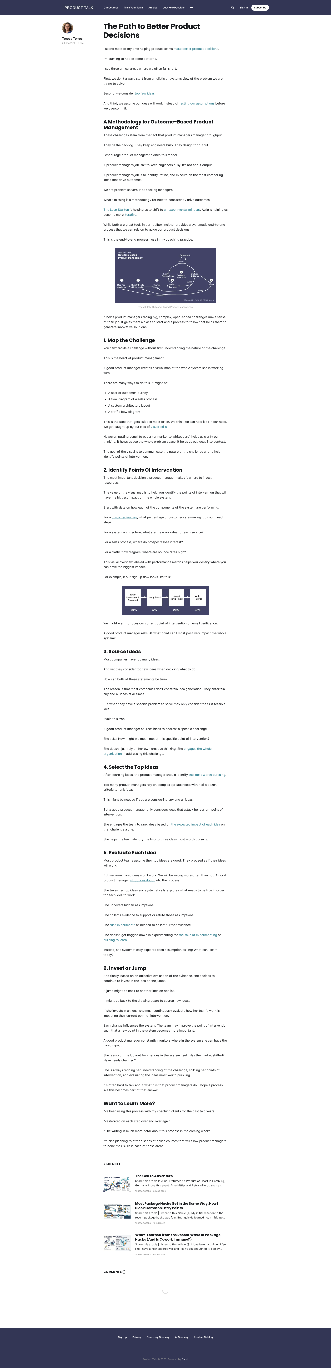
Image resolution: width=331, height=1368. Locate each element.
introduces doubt (142, 880)
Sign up (122, 1337)
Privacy (136, 1337)
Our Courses (111, 7)
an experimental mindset (182, 209)
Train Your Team (133, 7)
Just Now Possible (173, 7)
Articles (152, 7)
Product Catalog (203, 1337)
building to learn (115, 940)
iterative (130, 214)
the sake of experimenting (198, 935)
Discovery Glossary (158, 1337)
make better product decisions (196, 49)
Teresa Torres (72, 38)
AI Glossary (181, 1337)
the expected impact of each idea (196, 824)
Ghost (185, 1359)
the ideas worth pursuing (207, 775)
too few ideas (145, 93)
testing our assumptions (196, 103)
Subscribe (260, 7)
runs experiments (122, 925)
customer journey (124, 517)
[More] (191, 7)
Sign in (244, 7)
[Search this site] (232, 7)
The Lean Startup (116, 209)
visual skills (159, 427)
